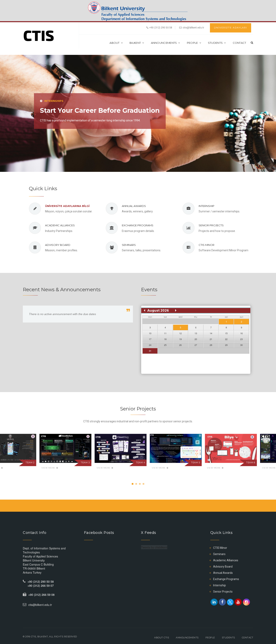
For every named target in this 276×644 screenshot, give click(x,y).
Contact (239, 42)
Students (215, 42)
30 (241, 345)
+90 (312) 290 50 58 (40, 581)
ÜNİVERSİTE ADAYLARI (230, 27)
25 (165, 345)
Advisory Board (57, 244)
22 (226, 339)
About (115, 42)
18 (165, 339)
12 (180, 333)
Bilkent (135, 42)
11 (165, 333)
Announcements (164, 42)
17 (150, 339)
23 (241, 339)
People (192, 42)
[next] (175, 310)
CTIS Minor (206, 244)
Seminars (129, 244)
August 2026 (158, 310)
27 (196, 345)
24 (150, 345)
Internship (206, 206)
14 (211, 333)
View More (10, 468)
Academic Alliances (60, 225)
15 (226, 333)
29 (226, 345)
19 (180, 339)
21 (211, 339)
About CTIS (161, 637)
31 (150, 350)
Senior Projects (211, 225)
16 (241, 333)
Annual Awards (134, 206)
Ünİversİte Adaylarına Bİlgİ (67, 206)
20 (196, 339)
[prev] (144, 310)
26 (180, 345)
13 (196, 333)
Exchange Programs (137, 225)
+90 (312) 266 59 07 (40, 585)
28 (211, 345)
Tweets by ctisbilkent (154, 547)
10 (150, 333)
